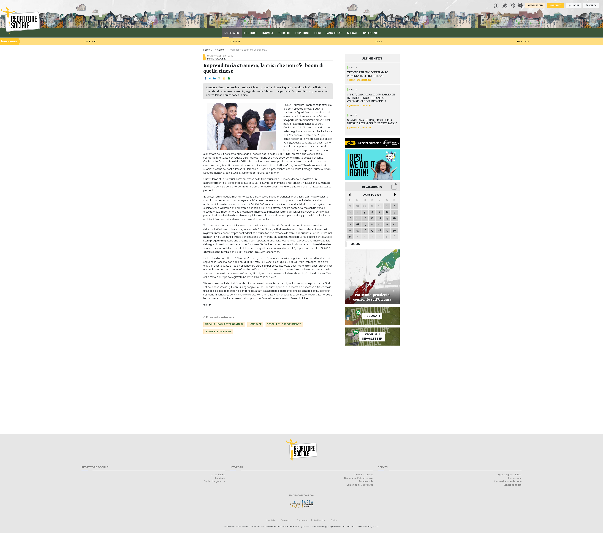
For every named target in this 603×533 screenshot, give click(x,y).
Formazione (515, 478)
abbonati (555, 5)
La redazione (217, 474)
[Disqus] (268, 386)
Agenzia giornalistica (509, 474)
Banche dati (334, 33)
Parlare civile (366, 481)
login (575, 5)
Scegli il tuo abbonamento (284, 324)
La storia (220, 478)
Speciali (352, 33)
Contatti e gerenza (214, 481)
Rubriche (284, 33)
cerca (593, 5)
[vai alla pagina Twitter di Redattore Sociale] (504, 5)
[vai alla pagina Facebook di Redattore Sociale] (497, 5)
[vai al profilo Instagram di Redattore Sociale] (512, 5)
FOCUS (354, 244)
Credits (334, 520)
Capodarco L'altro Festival (358, 478)
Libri (317, 33)
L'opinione (302, 33)
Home (206, 49)
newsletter (535, 5)
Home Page (255, 324)
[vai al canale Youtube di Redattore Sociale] (520, 5)
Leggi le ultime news (218, 331)
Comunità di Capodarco (359, 484)
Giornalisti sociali (363, 474)
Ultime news (372, 58)
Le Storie (250, 33)
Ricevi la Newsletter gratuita (224, 324)
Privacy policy (302, 520)
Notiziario (231, 33)
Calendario (371, 33)
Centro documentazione (508, 481)
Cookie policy (319, 520)
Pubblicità (270, 520)
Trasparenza (286, 520)
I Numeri (267, 33)
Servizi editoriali (512, 484)
